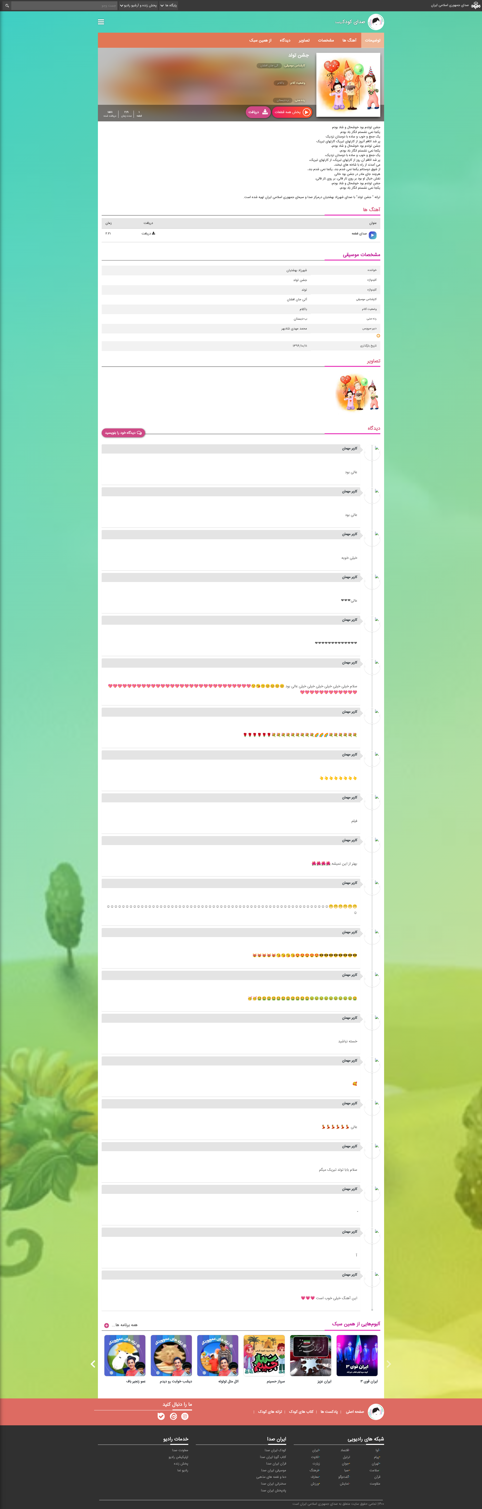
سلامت (374, 1470)
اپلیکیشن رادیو (178, 1457)
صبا (346, 1470)
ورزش (315, 1484)
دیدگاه (285, 40)
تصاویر (304, 40)
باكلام (280, 82)
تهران (375, 1464)
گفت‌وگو (343, 1477)
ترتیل (346, 1457)
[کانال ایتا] (173, 1417)
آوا (377, 1450)
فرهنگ (314, 1470)
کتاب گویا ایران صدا (273, 1457)
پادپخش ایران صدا (273, 1490)
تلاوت (315, 1457)
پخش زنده (181, 1464)
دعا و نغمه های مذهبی (271, 1477)
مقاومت (375, 1484)
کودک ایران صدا (275, 1450)
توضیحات (372, 40)
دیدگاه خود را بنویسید (120, 433)
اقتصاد (345, 1450)
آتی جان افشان (269, 65)
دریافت (147, 233)
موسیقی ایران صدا (273, 1470)
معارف (315, 1477)
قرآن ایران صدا (276, 1464)
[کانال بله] (161, 1417)
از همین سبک (260, 40)
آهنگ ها (349, 40)
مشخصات (326, 40)
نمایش (344, 1484)
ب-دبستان (283, 100)
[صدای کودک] (185, 1417)
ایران (315, 1450)
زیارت (316, 1464)
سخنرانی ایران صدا (273, 1484)
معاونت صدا (180, 1450)
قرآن (377, 1477)
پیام (376, 1457)
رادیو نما (182, 1470)
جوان (345, 1464)
